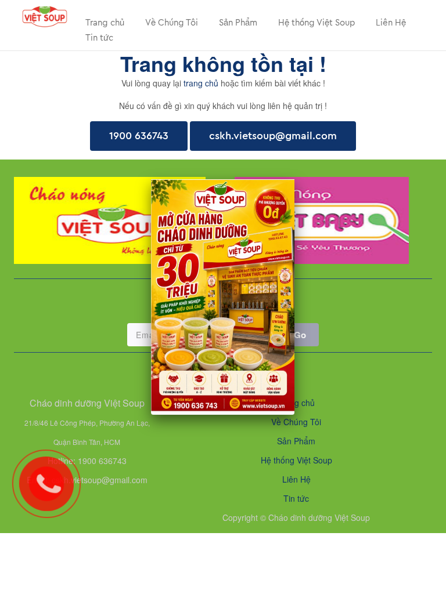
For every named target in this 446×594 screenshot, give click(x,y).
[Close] (294, 179)
